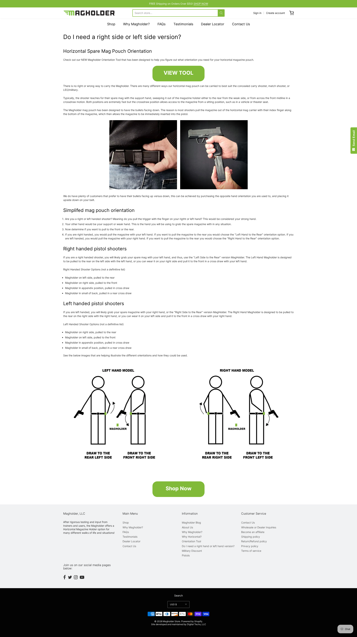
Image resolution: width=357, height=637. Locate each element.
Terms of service (251, 550)
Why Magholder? (136, 24)
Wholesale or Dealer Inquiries (258, 527)
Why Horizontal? (192, 536)
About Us (187, 527)
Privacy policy (249, 546)
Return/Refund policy (254, 541)
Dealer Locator (212, 24)
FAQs (161, 24)
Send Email (353, 139)
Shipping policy (250, 536)
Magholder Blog (191, 522)
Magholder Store (171, 621)
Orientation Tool (191, 541)
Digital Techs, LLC (196, 624)
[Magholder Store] (89, 13)
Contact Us (241, 24)
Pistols (186, 555)
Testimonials (183, 24)
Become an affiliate (252, 532)
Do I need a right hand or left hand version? (208, 546)
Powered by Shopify (191, 621)
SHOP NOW (201, 3)
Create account (275, 12)
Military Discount (192, 550)
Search (178, 595)
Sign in (257, 12)
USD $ (173, 604)
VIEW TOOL (178, 73)
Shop (111, 24)
